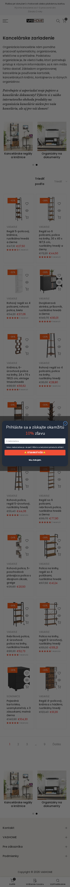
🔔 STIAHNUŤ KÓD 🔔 (35, 452)
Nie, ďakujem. (35, 460)
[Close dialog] (65, 423)
